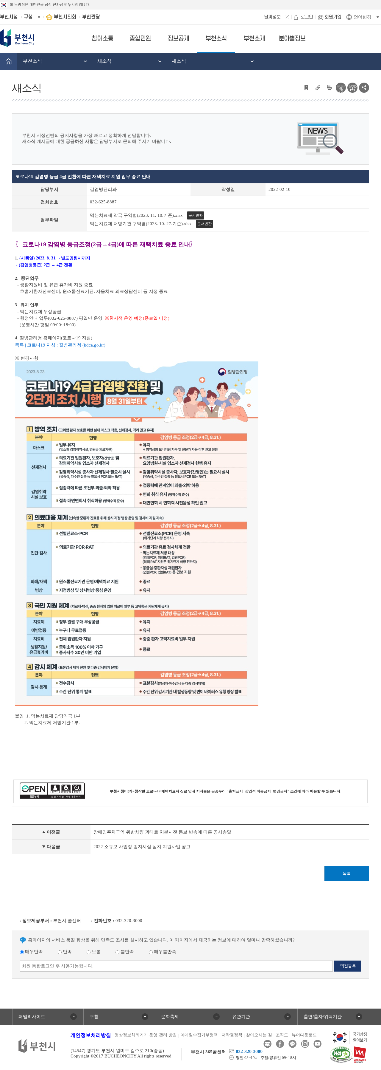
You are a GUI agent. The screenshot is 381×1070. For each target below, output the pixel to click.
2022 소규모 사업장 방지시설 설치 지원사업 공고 (141, 846)
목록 (347, 873)
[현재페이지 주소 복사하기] (318, 87)
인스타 (305, 1044)
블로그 (267, 1044)
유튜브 (317, 1044)
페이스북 (280, 1044)
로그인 (307, 17)
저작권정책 (231, 1035)
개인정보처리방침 (91, 1035)
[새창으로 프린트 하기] (329, 87)
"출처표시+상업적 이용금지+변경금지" (258, 791)
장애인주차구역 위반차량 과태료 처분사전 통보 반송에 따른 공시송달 (162, 832)
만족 (67, 951)
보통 (95, 951)
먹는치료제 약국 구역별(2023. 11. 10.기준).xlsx (136, 215)
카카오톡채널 (292, 1044)
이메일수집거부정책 (199, 1035)
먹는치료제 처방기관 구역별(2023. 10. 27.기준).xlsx (141, 223)
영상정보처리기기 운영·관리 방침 (146, 1035)
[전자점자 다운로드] (352, 87)
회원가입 (333, 17)
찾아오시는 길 (259, 1035)
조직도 (282, 1035)
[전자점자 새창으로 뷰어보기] (341, 87)
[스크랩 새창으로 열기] (306, 87)
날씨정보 (272, 17)
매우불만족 (164, 951)
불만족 (126, 951)
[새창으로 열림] (348, 1037)
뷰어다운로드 (304, 1035)
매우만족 (33, 951)
